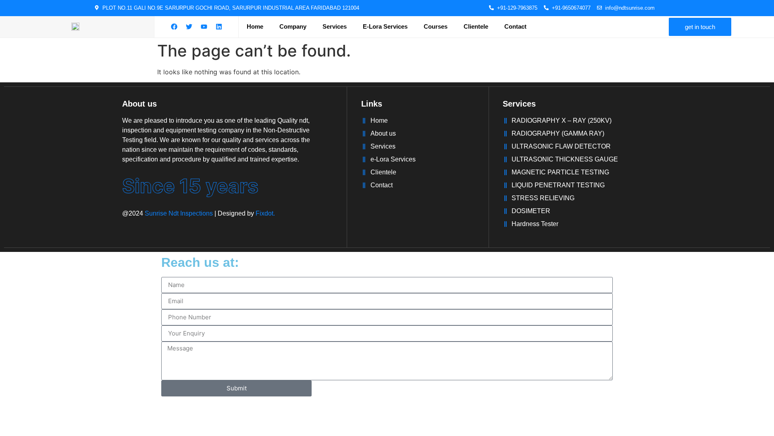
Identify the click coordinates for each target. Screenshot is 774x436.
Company (292, 26)
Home (255, 26)
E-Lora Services (385, 26)
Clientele (476, 26)
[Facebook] (174, 26)
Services (334, 26)
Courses (435, 26)
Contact (515, 26)
